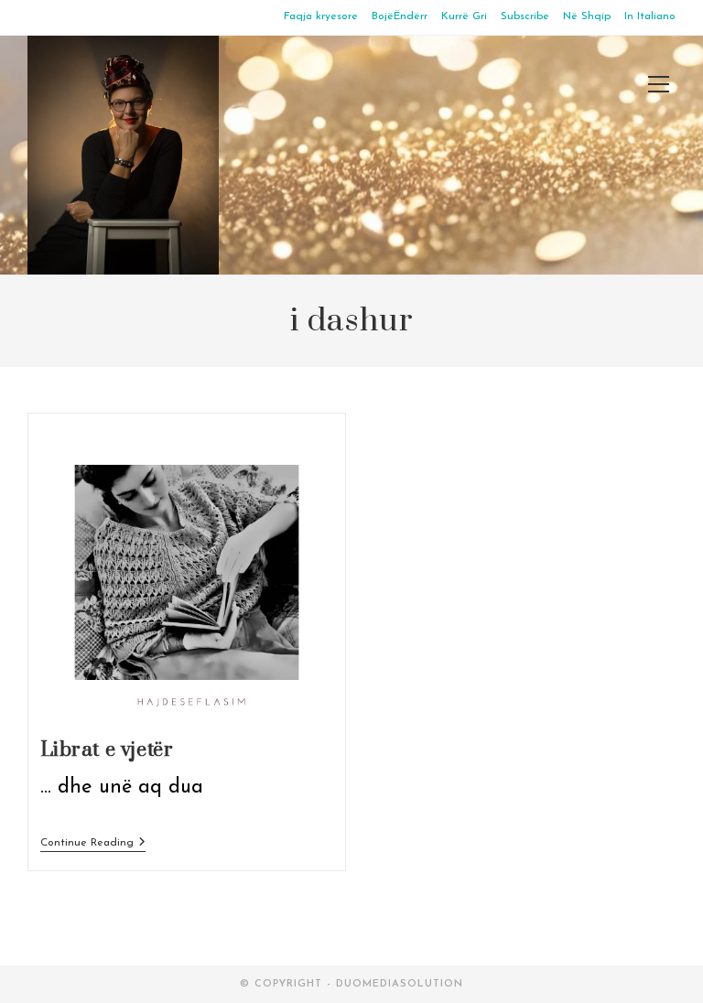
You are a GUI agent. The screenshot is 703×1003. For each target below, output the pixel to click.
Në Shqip (587, 16)
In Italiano (650, 16)
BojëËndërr (399, 16)
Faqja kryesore (321, 16)
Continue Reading (93, 844)
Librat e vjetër (107, 750)
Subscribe (525, 16)
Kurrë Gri (464, 16)
